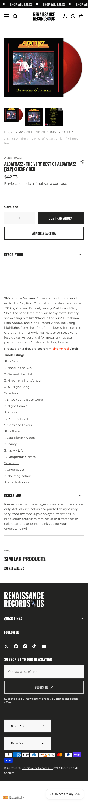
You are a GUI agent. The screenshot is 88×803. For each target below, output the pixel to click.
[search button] (15, 16)
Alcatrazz (13, 157)
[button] (65, 16)
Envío (9, 184)
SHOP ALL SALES (19, 4)
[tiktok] (34, 646)
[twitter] (6, 646)
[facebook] (16, 646)
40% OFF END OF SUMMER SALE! (44, 132)
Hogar (9, 132)
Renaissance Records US (37, 767)
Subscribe (41, 687)
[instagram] (25, 646)
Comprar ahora (61, 218)
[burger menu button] (6, 16)
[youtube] (44, 646)
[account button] (72, 16)
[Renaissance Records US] (44, 16)
